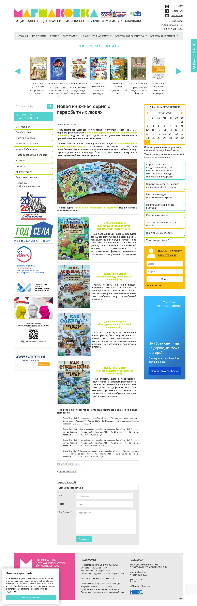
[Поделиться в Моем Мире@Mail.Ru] (66, 464)
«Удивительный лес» (118, 88)
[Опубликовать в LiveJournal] (63, 464)
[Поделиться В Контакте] (74, 464)
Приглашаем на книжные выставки (160, 206)
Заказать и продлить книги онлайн (161, 224)
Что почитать (38, 36)
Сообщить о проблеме (165, 371)
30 (182, 138)
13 (164, 129)
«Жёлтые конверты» (158, 88)
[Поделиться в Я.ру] (76, 464)
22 (176, 133)
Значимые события (26, 177)
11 (153, 129)
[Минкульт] (33, 286)
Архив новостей (68, 471)
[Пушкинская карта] (33, 307)
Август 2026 (164, 112)
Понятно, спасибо (31, 597)
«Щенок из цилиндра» (98, 88)
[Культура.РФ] (33, 358)
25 (153, 138)
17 (147, 133)
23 (182, 133)
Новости (21, 160)
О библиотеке (23, 132)
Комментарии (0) (66, 481)
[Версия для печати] (137, 124)
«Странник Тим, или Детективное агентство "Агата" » (58, 90)
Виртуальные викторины (159, 232)
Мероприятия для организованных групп (159, 196)
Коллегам (21, 166)
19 (158, 133)
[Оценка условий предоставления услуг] (33, 332)
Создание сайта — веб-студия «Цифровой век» (136, 580)
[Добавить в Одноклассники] (69, 464)
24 (147, 138)
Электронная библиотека (129, 36)
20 (164, 133)
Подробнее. (11, 591)
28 (170, 138)
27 (164, 138)
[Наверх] (79, 464)
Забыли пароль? (154, 285)
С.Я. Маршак (23, 126)
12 (159, 129)
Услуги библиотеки (26, 149)
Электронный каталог (162, 36)
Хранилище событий (157, 240)
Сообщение (65, 512)
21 (170, 133)
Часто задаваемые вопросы (31, 154)
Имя (61, 495)
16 (182, 129)
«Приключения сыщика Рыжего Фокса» (138, 88)
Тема (61, 504)
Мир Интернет (24, 171)
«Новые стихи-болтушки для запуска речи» (78, 88)
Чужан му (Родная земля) (95, 36)
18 (153, 133)
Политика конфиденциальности (28, 185)
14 (170, 129)
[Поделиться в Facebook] (58, 464)
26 (158, 138)
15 (176, 129)
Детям (53, 36)
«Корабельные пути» (38, 88)
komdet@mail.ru (138, 572)
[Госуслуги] (33, 259)
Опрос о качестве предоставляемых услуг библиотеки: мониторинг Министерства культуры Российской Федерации (160, 170)
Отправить (84, 539)
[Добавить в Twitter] (71, 464)
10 (147, 129)
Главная (23, 36)
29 (176, 138)
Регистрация (167, 255)
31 (147, 142)
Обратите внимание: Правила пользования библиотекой (162, 186)
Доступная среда (25, 138)
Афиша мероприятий (165, 107)
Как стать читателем (27, 143)
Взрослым (69, 36)
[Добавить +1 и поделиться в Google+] (61, 464)
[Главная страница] (77, 11)
